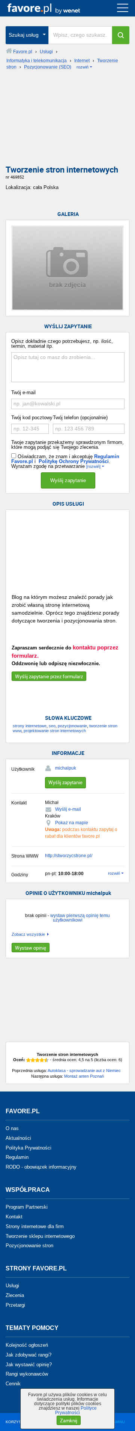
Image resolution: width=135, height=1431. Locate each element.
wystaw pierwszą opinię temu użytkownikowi (80, 918)
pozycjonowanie (72, 726)
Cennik (13, 1383)
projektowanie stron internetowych (55, 730)
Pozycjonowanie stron (29, 1245)
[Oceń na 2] (33, 1060)
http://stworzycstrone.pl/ (68, 855)
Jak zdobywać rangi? (28, 1355)
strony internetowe (29, 726)
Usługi (12, 1285)
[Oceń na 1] (28, 1060)
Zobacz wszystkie (28, 934)
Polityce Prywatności (76, 1410)
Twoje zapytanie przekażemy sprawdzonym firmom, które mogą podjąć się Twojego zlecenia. (67, 445)
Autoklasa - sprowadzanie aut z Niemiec (84, 1070)
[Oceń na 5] (46, 1060)
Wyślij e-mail (68, 809)
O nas (12, 1128)
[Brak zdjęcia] (67, 268)
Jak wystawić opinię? (29, 1364)
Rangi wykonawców (27, 1374)
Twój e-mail (23, 392)
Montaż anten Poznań (84, 1076)
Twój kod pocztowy (31, 417)
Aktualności (18, 1138)
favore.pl (52, 8)
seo (52, 726)
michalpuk (65, 768)
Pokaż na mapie (71, 822)
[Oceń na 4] (42, 1060)
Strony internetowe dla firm (35, 1226)
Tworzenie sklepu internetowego (40, 1236)
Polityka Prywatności (28, 1147)
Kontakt (14, 1217)
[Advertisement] (67, 119)
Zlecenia (15, 1295)
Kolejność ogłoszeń (27, 1345)
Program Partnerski (27, 1207)
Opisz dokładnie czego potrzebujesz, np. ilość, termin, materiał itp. (62, 343)
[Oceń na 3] (37, 1060)
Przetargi (15, 1305)
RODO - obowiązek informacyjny (41, 1167)
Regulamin (17, 1157)
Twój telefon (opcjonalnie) (80, 417)
